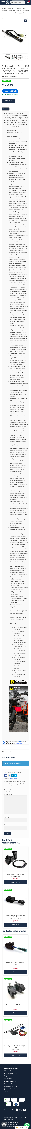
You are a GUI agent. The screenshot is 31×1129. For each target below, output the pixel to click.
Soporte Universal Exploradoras (15, 1005)
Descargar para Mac (15, 617)
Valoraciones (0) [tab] (6, 752)
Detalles (5, 109)
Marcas (9, 8)
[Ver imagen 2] (14, 57)
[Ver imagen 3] (21, 57)
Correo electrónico (10, 825)
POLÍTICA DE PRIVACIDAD (12, 1123)
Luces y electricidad (14, 10)
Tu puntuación (8, 790)
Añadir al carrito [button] (15, 882)
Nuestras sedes (8, 1078)
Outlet (6, 1091)
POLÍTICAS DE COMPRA (11, 1125)
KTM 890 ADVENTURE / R (21, 8)
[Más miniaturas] (26, 57)
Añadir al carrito (8, 100)
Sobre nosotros (8, 1071)
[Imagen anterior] (4, 35)
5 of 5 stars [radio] (11, 792)
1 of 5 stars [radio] (4, 792)
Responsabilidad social (10, 1073)
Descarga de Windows (16, 611)
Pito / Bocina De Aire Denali (15, 874)
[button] (25, 20)
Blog (5, 1076)
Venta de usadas (8, 1084)
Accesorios (5, 10)
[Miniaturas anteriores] (3, 57)
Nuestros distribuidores (10, 1086)
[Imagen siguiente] (25, 35)
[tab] (6, 109)
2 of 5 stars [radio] (6, 792)
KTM (13, 8)
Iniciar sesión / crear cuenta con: (13, 772)
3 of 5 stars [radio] (8, 792)
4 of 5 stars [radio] (9, 792)
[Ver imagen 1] (8, 57)
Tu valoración (8, 794)
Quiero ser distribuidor (10, 1089)
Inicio (5, 8)
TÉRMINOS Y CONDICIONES (12, 1126)
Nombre (7, 817)
